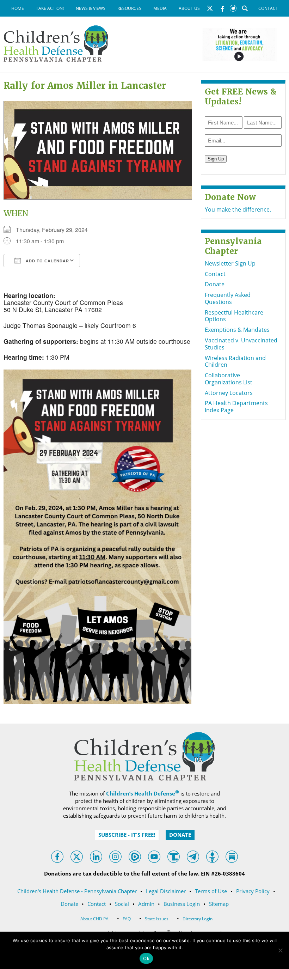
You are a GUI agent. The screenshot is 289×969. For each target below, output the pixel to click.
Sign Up (67, 183)
